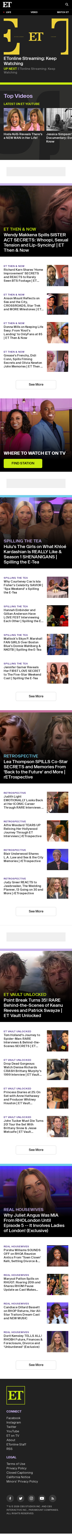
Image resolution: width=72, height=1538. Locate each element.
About (10, 1440)
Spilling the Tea (23, 541)
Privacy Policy (16, 1468)
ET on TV (12, 1436)
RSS (9, 1449)
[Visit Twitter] (20, 1499)
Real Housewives (24, 1210)
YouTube (12, 1431)
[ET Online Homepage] (8, 4)
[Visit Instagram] (31, 1499)
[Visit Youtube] (42, 1498)
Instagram (13, 1422)
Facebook (13, 1418)
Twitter (11, 1427)
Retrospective (21, 756)
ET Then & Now (20, 229)
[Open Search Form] (66, 5)
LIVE (8, 12)
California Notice (18, 1477)
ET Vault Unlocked (25, 994)
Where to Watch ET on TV (35, 453)
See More (36, 384)
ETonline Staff (16, 1444)
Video (34, 12)
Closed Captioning (19, 1473)
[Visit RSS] (52, 1499)
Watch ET (63, 12)
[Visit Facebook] (10, 1499)
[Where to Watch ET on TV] (36, 435)
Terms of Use (15, 1464)
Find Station (23, 463)
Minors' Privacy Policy (22, 1481)
